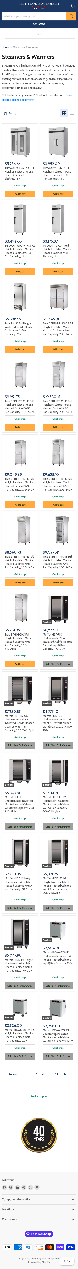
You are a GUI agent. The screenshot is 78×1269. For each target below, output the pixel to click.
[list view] (72, 113)
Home (5, 47)
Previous (13, 1074)
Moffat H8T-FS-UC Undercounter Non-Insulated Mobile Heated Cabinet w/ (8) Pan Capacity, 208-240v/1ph (19, 723)
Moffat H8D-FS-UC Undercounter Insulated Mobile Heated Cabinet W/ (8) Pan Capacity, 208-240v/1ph (20, 804)
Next (66, 1074)
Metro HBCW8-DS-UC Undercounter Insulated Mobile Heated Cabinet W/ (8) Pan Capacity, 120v (58, 958)
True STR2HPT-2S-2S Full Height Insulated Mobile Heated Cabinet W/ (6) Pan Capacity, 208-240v (58, 329)
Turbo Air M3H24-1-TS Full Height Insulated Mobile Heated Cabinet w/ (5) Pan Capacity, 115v (20, 251)
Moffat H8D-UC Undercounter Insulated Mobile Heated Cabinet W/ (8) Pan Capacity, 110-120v (57, 723)
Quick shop (20, 185)
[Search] (71, 16)
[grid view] (64, 113)
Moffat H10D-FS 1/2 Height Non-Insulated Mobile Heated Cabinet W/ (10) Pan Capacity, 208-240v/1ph (57, 885)
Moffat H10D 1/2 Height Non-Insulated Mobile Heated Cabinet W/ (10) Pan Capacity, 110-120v (19, 965)
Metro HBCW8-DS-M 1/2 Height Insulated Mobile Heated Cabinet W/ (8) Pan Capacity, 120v (19, 1035)
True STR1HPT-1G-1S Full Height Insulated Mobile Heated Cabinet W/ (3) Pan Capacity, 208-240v (57, 562)
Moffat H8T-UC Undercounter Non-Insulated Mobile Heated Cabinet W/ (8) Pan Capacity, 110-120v (57, 642)
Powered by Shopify (39, 1262)
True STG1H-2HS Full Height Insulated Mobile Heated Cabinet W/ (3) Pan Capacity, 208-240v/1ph (19, 642)
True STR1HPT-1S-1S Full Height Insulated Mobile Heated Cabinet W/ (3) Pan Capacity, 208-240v (19, 407)
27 (56, 1074)
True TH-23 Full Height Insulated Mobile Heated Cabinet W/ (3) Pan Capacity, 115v (19, 329)
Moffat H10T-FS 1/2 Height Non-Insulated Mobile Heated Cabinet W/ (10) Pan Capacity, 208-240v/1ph (57, 804)
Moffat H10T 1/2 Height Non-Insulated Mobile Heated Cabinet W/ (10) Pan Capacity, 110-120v (19, 884)
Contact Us (39, 23)
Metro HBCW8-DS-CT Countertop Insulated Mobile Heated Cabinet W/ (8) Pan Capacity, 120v (58, 1036)
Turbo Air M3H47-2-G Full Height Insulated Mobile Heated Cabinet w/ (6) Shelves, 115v (19, 173)
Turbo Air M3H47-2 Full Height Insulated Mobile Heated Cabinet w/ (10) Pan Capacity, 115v (57, 173)
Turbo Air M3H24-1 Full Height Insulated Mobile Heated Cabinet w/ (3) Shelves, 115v (57, 251)
